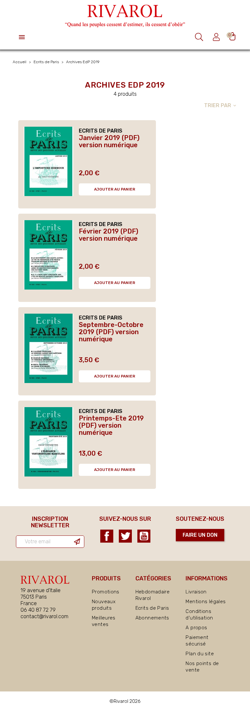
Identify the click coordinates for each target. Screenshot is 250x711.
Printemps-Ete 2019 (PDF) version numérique (111, 425)
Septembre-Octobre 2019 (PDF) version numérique (111, 332)
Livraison (196, 592)
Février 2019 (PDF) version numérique (108, 235)
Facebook (106, 536)
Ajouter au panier (114, 189)
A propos (196, 628)
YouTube (143, 536)
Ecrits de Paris (152, 608)
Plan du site (200, 654)
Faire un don (200, 535)
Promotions (105, 592)
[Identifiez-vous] (217, 37)
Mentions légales (206, 601)
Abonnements (152, 618)
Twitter (125, 536)
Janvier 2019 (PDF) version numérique (109, 141)
